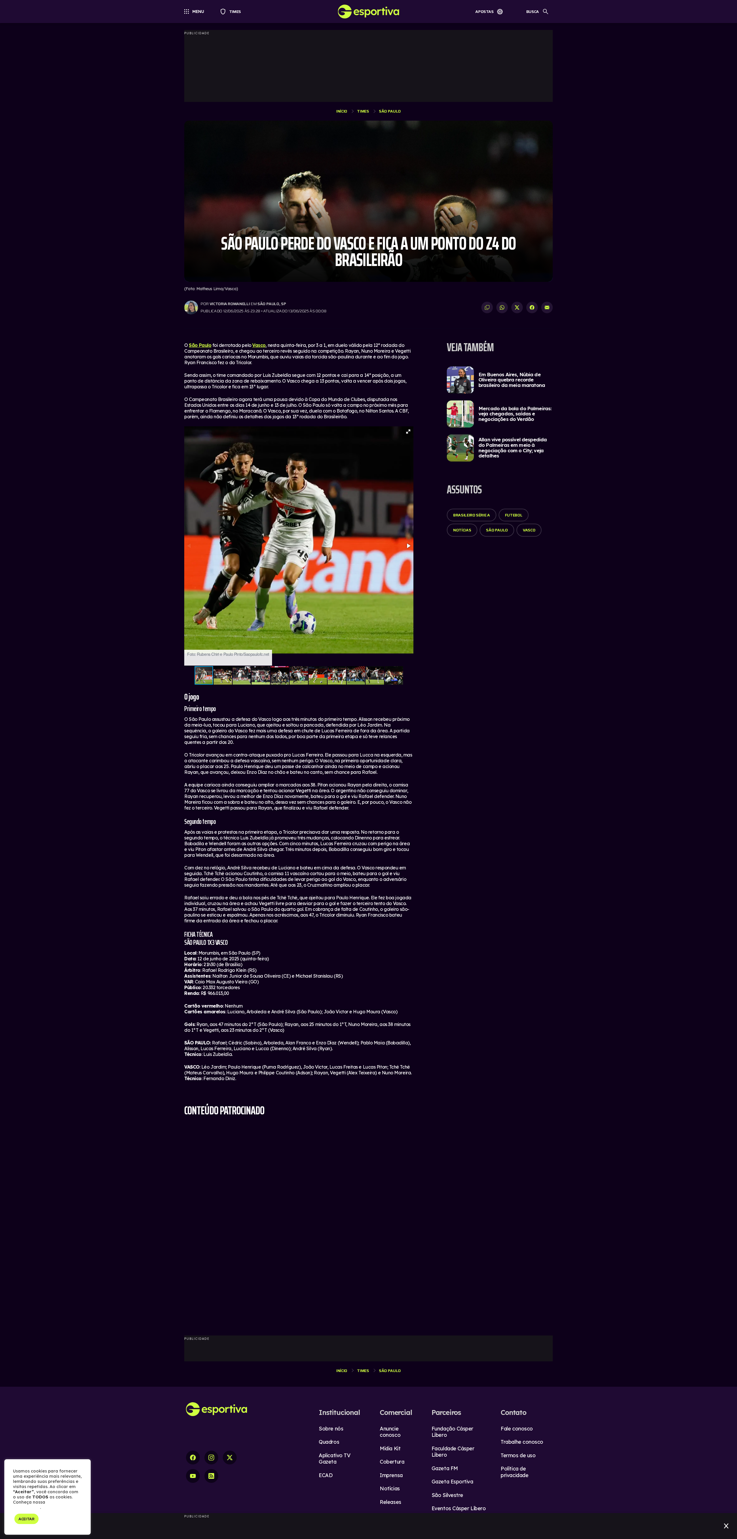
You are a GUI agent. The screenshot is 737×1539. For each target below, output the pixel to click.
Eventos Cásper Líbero (459, 1508)
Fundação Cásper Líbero (452, 1432)
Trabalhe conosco (522, 1442)
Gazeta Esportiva (452, 1481)
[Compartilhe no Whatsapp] (502, 307)
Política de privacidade (514, 1472)
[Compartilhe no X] (517, 307)
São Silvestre (447, 1495)
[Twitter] (230, 1457)
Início (341, 111)
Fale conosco (517, 1428)
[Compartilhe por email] (547, 307)
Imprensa (391, 1475)
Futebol (514, 515)
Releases (390, 1502)
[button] (408, 431)
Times (232, 11)
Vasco (258, 345)
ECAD (326, 1475)
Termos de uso (518, 1455)
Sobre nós (331, 1428)
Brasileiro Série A (471, 515)
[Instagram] (211, 1457)
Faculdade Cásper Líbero (453, 1451)
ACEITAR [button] (26, 1519)
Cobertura (392, 1461)
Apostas (484, 11)
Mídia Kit (390, 1448)
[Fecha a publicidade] (726, 1526)
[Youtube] (193, 1476)
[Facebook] (193, 1457)
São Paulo (390, 111)
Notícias (462, 530)
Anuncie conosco (390, 1432)
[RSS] (211, 1476)
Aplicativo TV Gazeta (334, 1458)
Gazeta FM (445, 1468)
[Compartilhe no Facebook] (532, 307)
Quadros (329, 1442)
